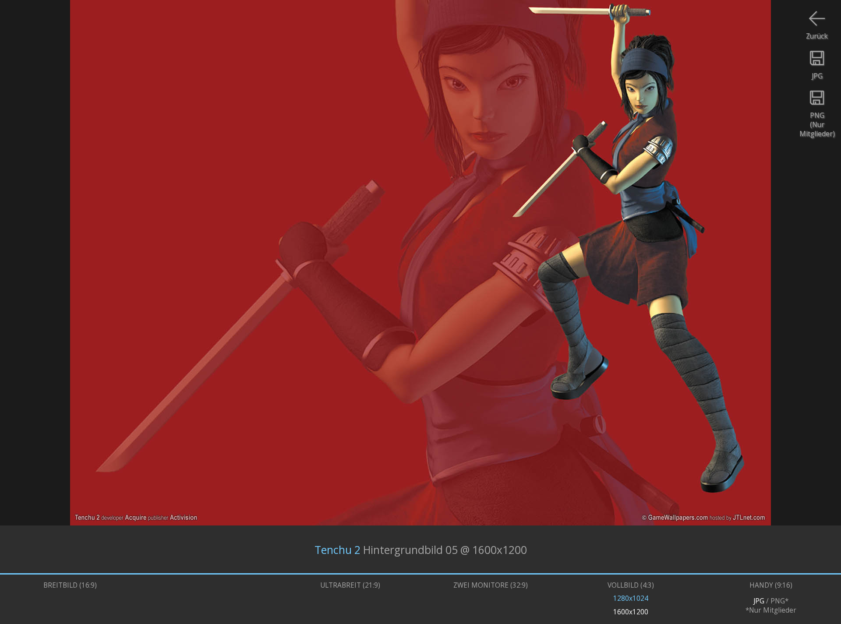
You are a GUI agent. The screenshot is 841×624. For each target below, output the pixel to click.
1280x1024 (630, 598)
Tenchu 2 (337, 549)
